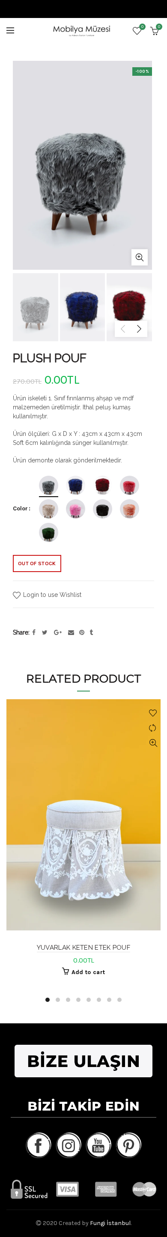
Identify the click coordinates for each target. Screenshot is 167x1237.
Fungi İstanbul (110, 1223)
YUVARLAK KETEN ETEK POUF (83, 947)
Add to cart (88, 972)
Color (20, 508)
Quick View (153, 743)
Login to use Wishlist (51, 594)
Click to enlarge (139, 257)
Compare (153, 728)
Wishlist (142, 26)
